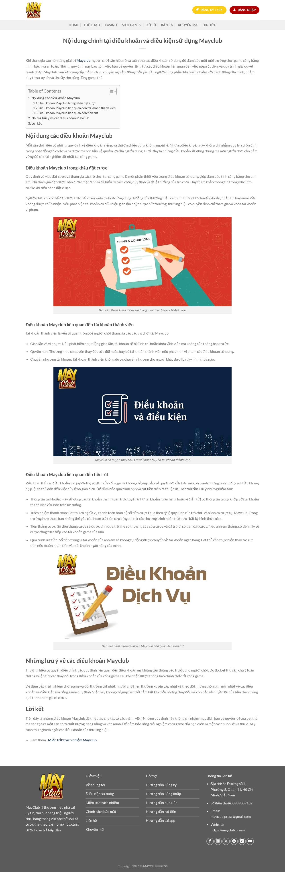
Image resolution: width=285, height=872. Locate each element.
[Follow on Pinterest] (234, 841)
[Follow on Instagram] (218, 841)
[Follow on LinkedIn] (242, 841)
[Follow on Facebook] (210, 841)
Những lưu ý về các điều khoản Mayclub (60, 118)
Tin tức (210, 25)
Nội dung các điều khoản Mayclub (55, 98)
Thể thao (92, 25)
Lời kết (36, 123)
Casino (111, 25)
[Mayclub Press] (40, 10)
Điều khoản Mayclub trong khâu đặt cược (68, 103)
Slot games (131, 25)
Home (74, 25)
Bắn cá (167, 25)
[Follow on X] (226, 841)
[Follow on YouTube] (250, 841)
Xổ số (151, 25)
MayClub (33, 807)
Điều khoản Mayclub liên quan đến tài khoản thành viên (77, 108)
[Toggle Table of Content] (111, 91)
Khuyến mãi (188, 25)
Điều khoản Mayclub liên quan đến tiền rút (68, 113)
